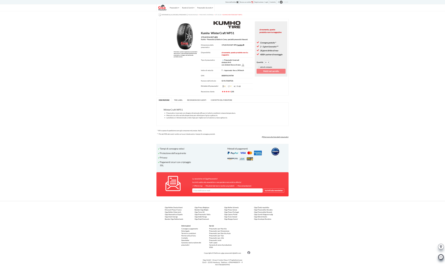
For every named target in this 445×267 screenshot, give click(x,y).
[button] (441, 246)
